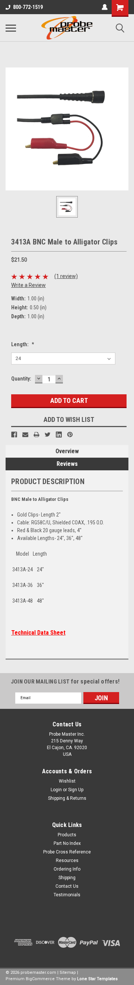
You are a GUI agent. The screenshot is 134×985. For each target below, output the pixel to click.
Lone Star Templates (97, 978)
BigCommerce (40, 978)
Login (56, 789)
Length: (22, 344)
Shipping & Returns (67, 798)
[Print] (36, 435)
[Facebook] (14, 435)
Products (67, 834)
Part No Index (67, 843)
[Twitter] (48, 435)
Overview (67, 451)
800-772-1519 (28, 7)
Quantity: (21, 379)
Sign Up (75, 789)
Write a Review (28, 285)
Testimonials (67, 894)
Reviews (67, 463)
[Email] (25, 435)
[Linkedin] (59, 435)
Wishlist (67, 781)
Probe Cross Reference (67, 852)
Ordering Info (67, 869)
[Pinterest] (70, 435)
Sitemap (68, 972)
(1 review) (66, 276)
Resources (67, 860)
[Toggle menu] (11, 28)
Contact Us (67, 886)
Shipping (67, 877)
